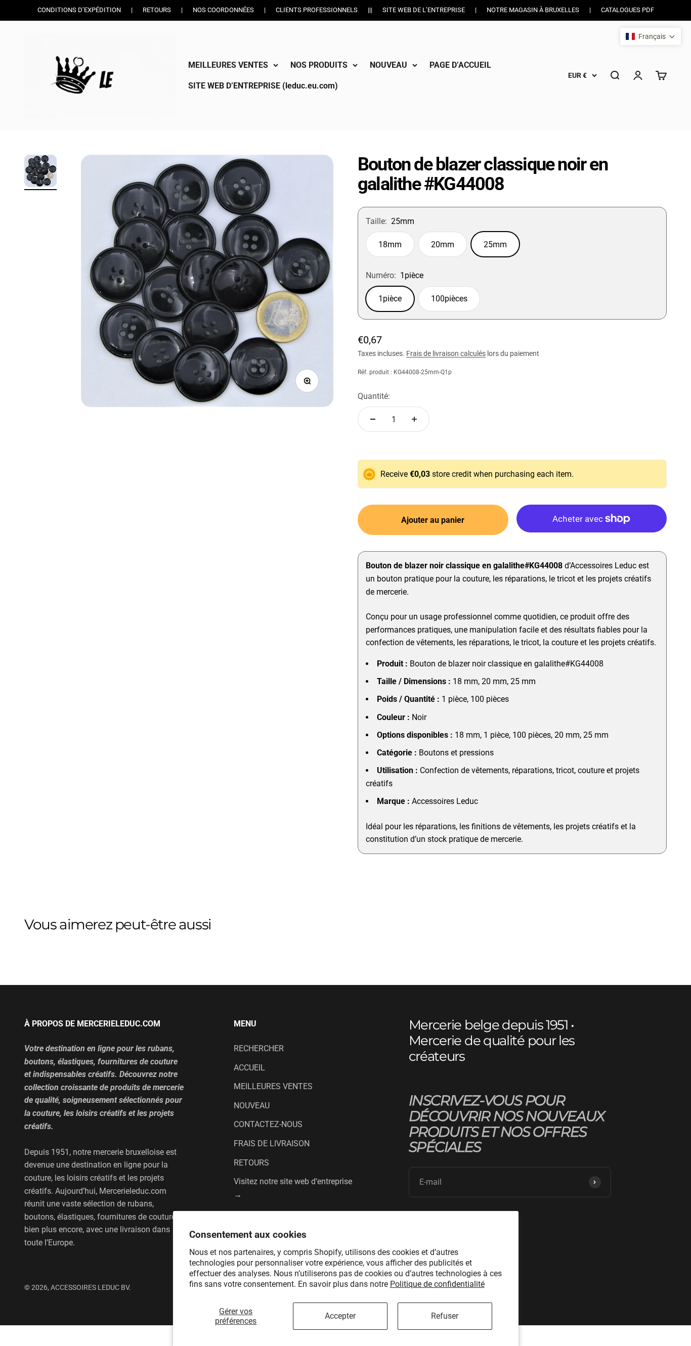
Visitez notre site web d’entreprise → (293, 1188)
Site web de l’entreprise (423, 10)
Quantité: (374, 396)
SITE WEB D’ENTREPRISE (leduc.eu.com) (263, 86)
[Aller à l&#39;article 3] (40, 172)
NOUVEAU (388, 65)
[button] (650, 36)
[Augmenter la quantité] (414, 419)
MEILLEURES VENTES (228, 65)
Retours (157, 10)
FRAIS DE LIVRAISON (272, 1143)
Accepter (340, 1316)
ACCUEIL (249, 1067)
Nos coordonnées (223, 10)
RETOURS (251, 1163)
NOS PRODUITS (319, 65)
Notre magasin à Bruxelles (533, 10)
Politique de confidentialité (437, 1284)
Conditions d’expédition (79, 10)
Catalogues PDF (627, 10)
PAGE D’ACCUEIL (460, 65)
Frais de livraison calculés (446, 353)
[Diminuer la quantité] (372, 419)
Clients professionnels (317, 10)
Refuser (444, 1316)
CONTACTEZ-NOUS (268, 1124)
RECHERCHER (259, 1048)
